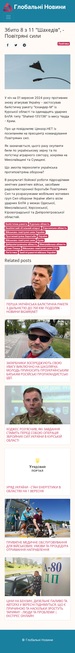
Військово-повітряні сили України (25, 232)
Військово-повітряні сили (20, 240)
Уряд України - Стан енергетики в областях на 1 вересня (33, 489)
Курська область (40, 224)
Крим (40, 240)
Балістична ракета (16, 224)
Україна (42, 236)
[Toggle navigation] (8, 17)
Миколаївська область (52, 244)
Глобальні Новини (39, 6)
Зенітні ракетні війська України (37, 252)
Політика (63, 43)
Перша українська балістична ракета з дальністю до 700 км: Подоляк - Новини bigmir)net (37, 308)
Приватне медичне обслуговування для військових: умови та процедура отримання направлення (37, 546)
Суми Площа (13, 248)
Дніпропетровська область (21, 244)
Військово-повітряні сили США (40, 248)
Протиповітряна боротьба (21, 236)
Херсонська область (55, 228)
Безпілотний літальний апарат (23, 228)
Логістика (11, 252)
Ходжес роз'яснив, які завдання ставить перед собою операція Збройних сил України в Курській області (34, 434)
